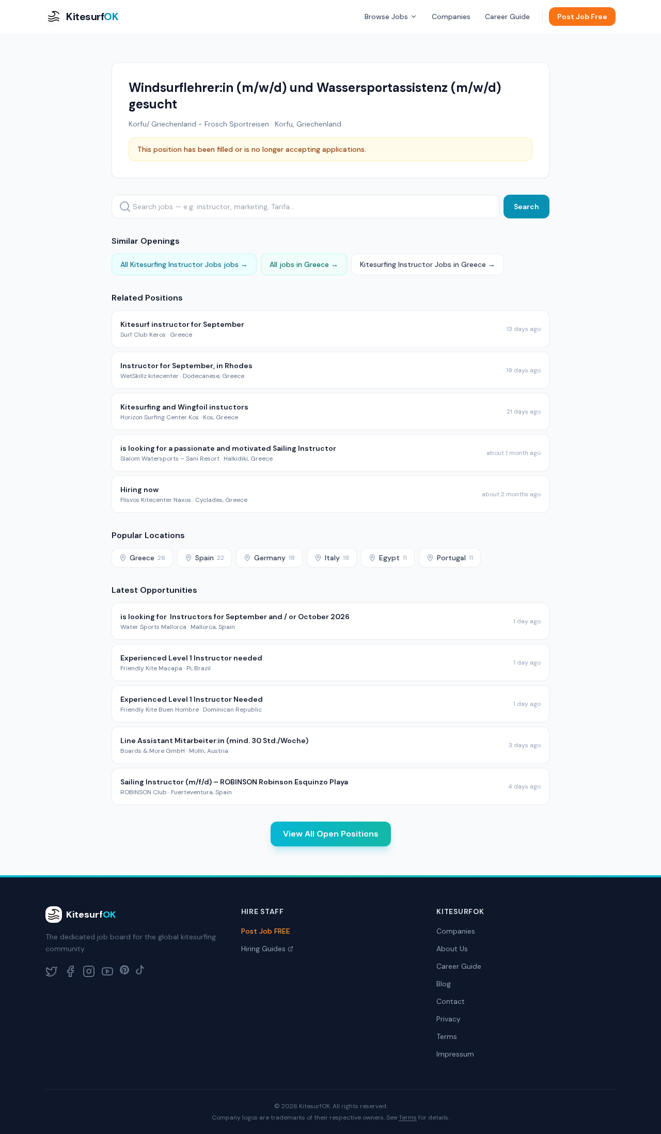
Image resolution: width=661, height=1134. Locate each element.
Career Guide (507, 16)
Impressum (455, 1054)
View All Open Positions (331, 833)
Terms (446, 1036)
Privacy (448, 1018)
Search (526, 206)
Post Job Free (582, 16)
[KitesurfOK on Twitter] (51, 971)
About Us (452, 948)
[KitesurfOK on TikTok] (140, 971)
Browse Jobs (386, 16)
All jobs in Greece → (304, 264)
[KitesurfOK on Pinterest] (124, 971)
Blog (443, 983)
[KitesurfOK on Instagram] (89, 971)
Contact (450, 1001)
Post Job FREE (265, 931)
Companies (451, 16)
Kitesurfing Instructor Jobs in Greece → (427, 264)
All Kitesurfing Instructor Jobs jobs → (184, 264)
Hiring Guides (263, 948)
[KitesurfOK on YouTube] (107, 971)
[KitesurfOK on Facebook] (70, 971)
